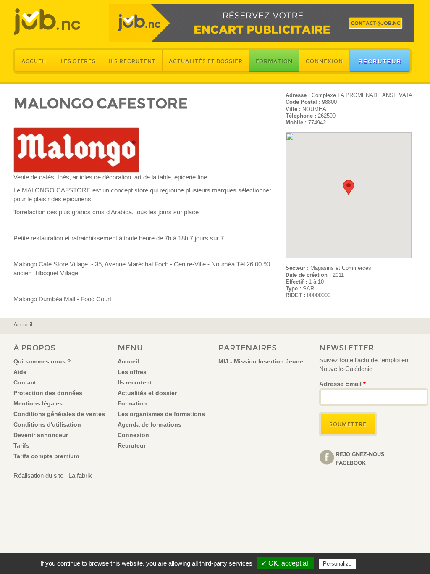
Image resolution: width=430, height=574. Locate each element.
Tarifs (21, 445)
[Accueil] (46, 21)
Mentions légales (38, 403)
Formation (274, 61)
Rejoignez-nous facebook (360, 458)
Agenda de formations (149, 424)
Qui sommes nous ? (42, 361)
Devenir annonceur (40, 435)
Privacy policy (378, 563)
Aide (19, 372)
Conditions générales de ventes (59, 414)
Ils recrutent (132, 61)
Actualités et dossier (206, 61)
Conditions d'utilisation (47, 424)
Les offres (78, 61)
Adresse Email (342, 383)
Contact (24, 382)
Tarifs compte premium (46, 456)
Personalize (337, 564)
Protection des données (47, 393)
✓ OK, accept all (285, 563)
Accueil (34, 61)
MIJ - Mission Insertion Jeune (260, 361)
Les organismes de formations (161, 414)
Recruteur (379, 61)
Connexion (324, 61)
